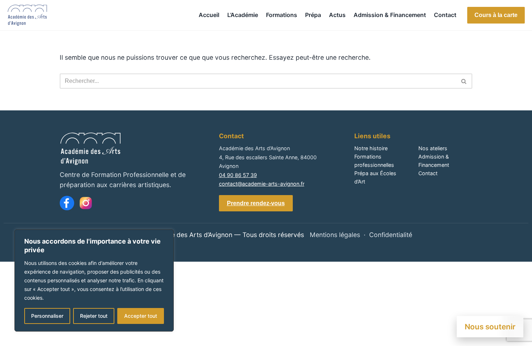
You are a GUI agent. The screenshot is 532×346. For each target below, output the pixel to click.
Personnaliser (47, 316)
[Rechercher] (464, 81)
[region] (94, 280)
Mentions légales (335, 235)
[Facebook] (67, 203)
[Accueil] (27, 15)
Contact (445, 14)
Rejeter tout (93, 316)
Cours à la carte (496, 15)
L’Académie (242, 14)
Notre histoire (371, 148)
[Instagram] (86, 203)
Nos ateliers (432, 148)
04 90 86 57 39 (238, 175)
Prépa (313, 14)
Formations (281, 14)
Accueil (209, 14)
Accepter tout (140, 316)
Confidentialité (390, 235)
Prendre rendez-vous (256, 203)
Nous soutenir (490, 326)
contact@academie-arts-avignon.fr (261, 184)
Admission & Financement (390, 14)
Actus (337, 14)
